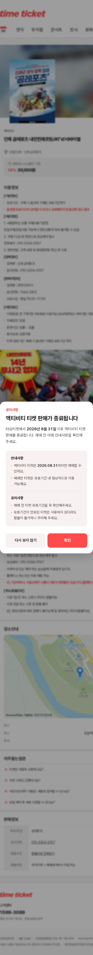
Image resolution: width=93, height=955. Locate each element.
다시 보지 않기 (26, 540)
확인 (67, 540)
